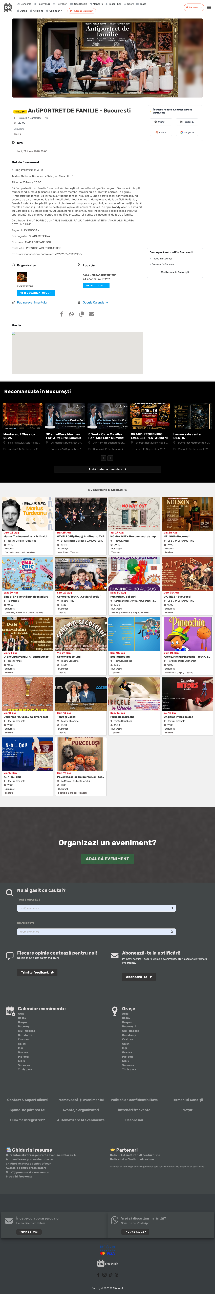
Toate (143, 3)
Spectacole (80, 3)
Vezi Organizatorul (34, 293)
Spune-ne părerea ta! (27, 1110)
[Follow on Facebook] (98, 1275)
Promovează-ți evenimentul (80, 1100)
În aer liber (115, 3)
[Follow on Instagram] (104, 1275)
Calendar (54, 10)
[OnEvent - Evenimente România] (7, 7)
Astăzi (23, 10)
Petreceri (62, 3)
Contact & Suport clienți (27, 1100)
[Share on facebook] (61, 314)
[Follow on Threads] (117, 1275)
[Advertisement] (175, 194)
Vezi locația (94, 285)
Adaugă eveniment (83, 11)
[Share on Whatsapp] (71, 314)
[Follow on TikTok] (111, 1275)
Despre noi (134, 1120)
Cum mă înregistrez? (27, 1120)
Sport (130, 3)
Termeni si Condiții (187, 1100)
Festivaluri (44, 3)
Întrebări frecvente (134, 1110)
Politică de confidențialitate (134, 1100)
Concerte (26, 3)
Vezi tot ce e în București (175, 272)
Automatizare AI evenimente (81, 1120)
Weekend (38, 10)
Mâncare (98, 3)
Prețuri (187, 1110)
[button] (209, 7)
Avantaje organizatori (80, 1110)
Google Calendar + (95, 302)
